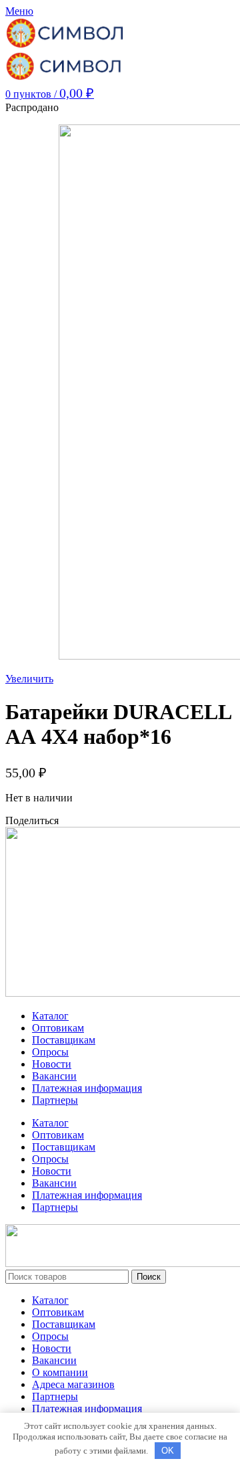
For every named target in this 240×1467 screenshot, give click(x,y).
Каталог (50, 1015)
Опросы (50, 1052)
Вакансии (54, 1076)
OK (167, 1451)
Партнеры (55, 1100)
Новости (51, 1064)
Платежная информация (87, 1088)
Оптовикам (58, 1028)
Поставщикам (63, 1040)
